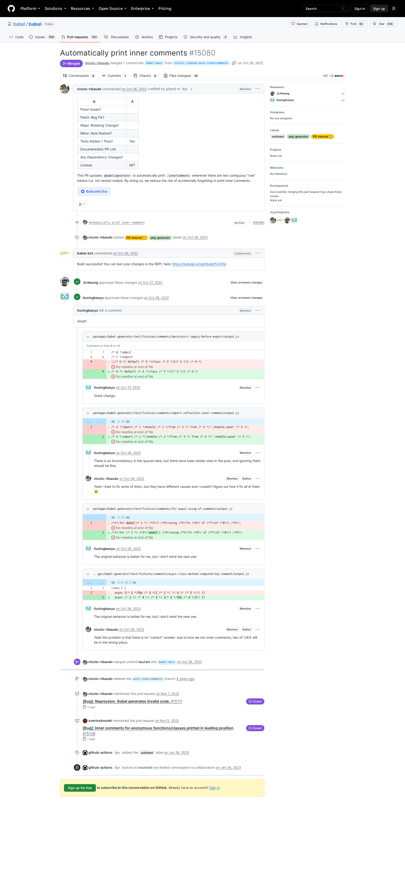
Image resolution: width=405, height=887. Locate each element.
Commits (119, 76)
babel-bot (85, 253)
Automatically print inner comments (117, 222)
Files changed (185, 76)
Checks (150, 76)
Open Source (111, 8)
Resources (80, 8)
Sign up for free (80, 788)
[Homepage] (11, 8)
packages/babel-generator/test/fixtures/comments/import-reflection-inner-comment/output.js (166, 413)
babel (19, 24)
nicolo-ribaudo (97, 63)
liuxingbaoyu (93, 298)
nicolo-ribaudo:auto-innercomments (201, 63)
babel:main (154, 63)
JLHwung (90, 282)
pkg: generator (160, 237)
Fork (357, 24)
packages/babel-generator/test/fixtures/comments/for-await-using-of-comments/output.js (162, 509)
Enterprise (140, 8)
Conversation (84, 76)
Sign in (214, 788)
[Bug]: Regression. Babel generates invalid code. (132, 701)
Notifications (328, 24)
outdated (147, 752)
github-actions (100, 752)
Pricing (164, 8)
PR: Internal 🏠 (136, 237)
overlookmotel (100, 721)
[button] (171, 88)
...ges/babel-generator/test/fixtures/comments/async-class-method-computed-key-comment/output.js (171, 574)
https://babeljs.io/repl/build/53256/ (199, 264)
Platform (28, 8)
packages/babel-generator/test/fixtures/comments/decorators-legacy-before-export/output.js (166, 336)
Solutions (53, 8)
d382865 (258, 222)
